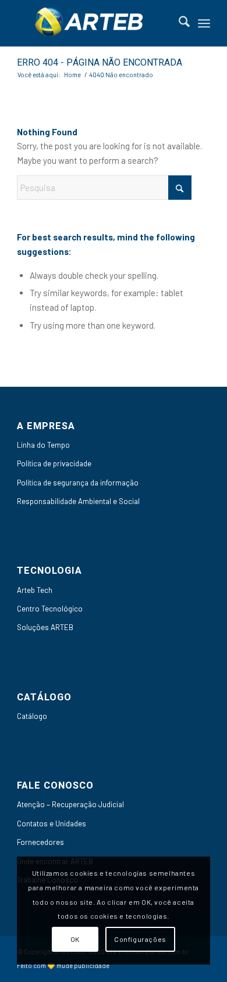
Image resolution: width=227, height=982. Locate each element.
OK (75, 939)
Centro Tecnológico (50, 608)
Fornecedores (40, 842)
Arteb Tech (34, 590)
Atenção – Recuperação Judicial (70, 804)
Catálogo (32, 716)
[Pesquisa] (178, 23)
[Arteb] (94, 23)
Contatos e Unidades (51, 823)
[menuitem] (178, 23)
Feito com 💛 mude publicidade (63, 965)
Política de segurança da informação (78, 482)
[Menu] (204, 23)
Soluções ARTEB (45, 627)
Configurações (140, 939)
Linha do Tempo (43, 444)
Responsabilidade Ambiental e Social (78, 501)
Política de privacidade (54, 463)
